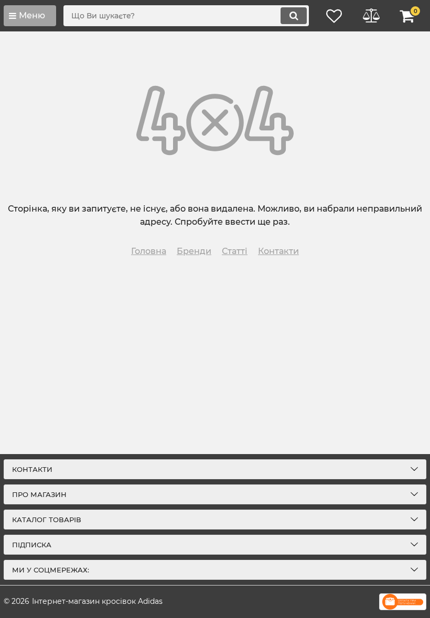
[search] (294, 15)
